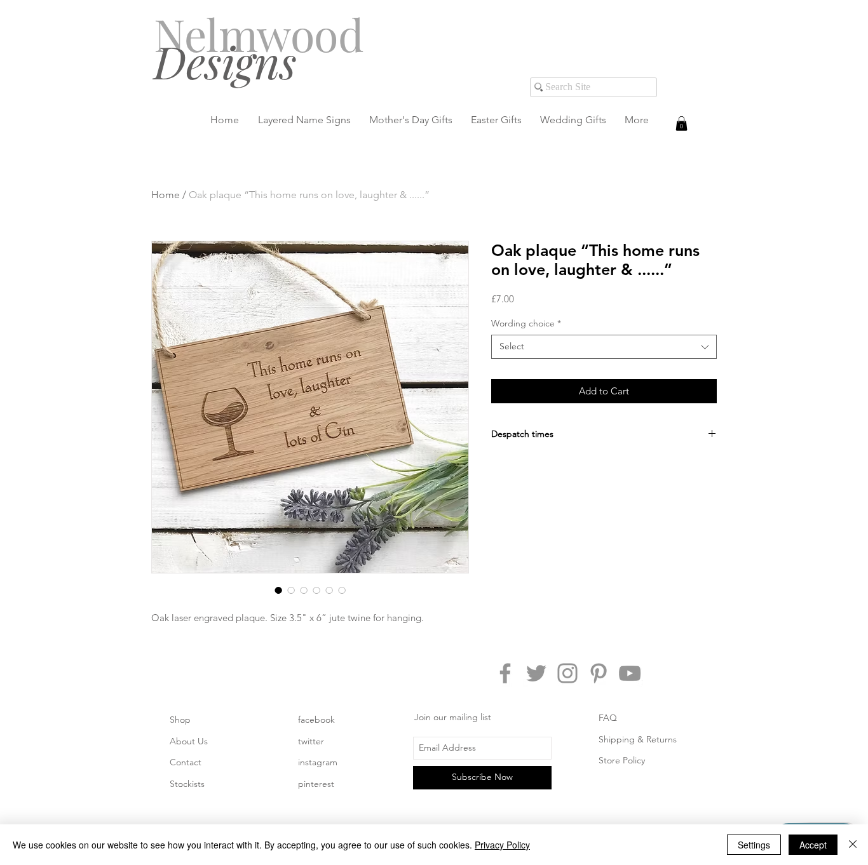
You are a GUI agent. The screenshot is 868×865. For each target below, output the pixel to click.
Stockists (187, 783)
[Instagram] (567, 673)
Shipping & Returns (638, 739)
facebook (316, 719)
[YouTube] (629, 673)
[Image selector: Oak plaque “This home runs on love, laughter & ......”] (278, 590)
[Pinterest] (598, 673)
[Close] (852, 845)
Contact (185, 762)
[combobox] (604, 347)
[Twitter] (536, 673)
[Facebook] (505, 673)
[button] (681, 123)
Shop (180, 719)
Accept (813, 844)
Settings (754, 844)
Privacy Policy (502, 844)
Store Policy (622, 760)
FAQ (608, 717)
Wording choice (526, 323)
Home (165, 195)
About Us (189, 741)
